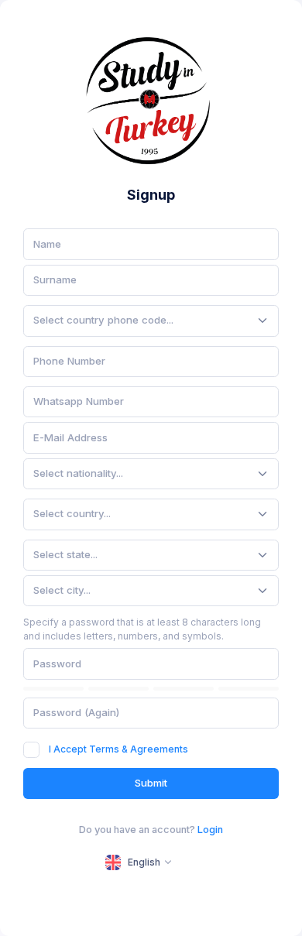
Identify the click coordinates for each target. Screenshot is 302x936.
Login (210, 829)
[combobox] (151, 320)
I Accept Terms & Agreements (118, 749)
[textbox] (103, 320)
